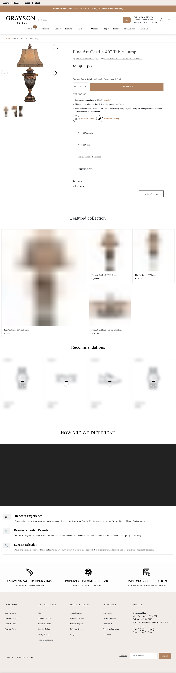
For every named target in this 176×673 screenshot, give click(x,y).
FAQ (39, 613)
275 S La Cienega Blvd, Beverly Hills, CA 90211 (152, 622)
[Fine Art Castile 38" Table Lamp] (44, 277)
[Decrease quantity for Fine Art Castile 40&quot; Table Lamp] (75, 86)
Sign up (165, 656)
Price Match (107, 624)
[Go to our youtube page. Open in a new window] (151, 630)
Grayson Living (11, 618)
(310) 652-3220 (146, 619)
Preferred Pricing (111, 119)
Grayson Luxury (11, 613)
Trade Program (76, 613)
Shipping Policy (44, 629)
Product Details (84, 145)
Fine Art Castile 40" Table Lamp (104, 275)
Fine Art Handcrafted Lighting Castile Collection (123, 59)
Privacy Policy (43, 634)
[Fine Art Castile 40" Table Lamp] (110, 250)
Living (16, 3)
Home (27, 3)
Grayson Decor (10, 629)
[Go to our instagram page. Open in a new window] (143, 630)
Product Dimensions (85, 133)
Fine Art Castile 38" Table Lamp (17, 330)
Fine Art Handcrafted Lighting (87, 59)
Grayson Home (10, 624)
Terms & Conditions (45, 640)
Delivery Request (77, 629)
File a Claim (107, 613)
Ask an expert (78, 186)
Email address (138, 656)
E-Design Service (77, 618)
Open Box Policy (44, 618)
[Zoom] (56, 47)
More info (108, 100)
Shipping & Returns (85, 169)
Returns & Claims (44, 624)
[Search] (127, 20)
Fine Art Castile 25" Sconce (146, 275)
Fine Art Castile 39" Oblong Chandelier (106, 330)
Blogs (72, 634)
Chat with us (151, 194)
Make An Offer (87, 119)
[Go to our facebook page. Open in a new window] (136, 630)
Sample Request (76, 624)
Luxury (6, 3)
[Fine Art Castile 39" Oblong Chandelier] (110, 305)
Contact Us (107, 634)
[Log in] (162, 20)
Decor (37, 3)
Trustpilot (123, 656)
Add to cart (126, 87)
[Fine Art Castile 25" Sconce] (154, 250)
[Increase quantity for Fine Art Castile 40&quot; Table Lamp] (85, 86)
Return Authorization (111, 629)
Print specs (77, 181)
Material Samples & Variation (89, 157)
